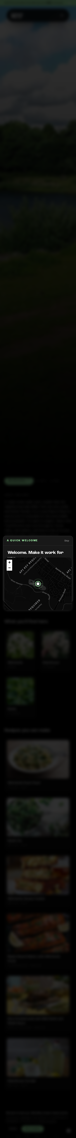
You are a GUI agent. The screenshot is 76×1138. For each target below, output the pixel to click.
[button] (38, 583)
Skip (66, 540)
